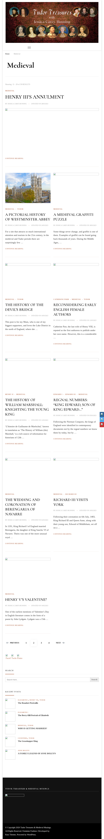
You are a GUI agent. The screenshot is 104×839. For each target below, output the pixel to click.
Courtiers (22, 738)
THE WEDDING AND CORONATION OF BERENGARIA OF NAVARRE (22, 506)
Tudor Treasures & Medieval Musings (35, 827)
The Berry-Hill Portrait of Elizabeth (33, 715)
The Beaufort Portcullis (28, 703)
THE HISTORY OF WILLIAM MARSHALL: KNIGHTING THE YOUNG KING (27, 407)
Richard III (71, 494)
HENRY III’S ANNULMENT (34, 97)
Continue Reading (14, 158)
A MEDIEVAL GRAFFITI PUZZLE (73, 217)
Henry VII (34, 700)
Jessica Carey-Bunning (17, 104)
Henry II (9, 394)
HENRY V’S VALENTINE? (26, 599)
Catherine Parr (61, 299)
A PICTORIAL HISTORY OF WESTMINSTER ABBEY (27, 217)
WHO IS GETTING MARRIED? (32, 728)
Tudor (20, 209)
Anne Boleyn (23, 750)
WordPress (31, 835)
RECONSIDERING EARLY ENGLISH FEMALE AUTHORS (74, 309)
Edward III (70, 394)
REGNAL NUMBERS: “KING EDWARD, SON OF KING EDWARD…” (74, 405)
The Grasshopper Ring (28, 741)
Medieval (9, 91)
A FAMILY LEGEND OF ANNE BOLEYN (37, 753)
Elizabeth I (23, 700)
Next (58, 643)
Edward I (57, 394)
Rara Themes (10, 835)
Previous (14, 643)
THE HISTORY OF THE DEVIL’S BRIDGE (24, 307)
